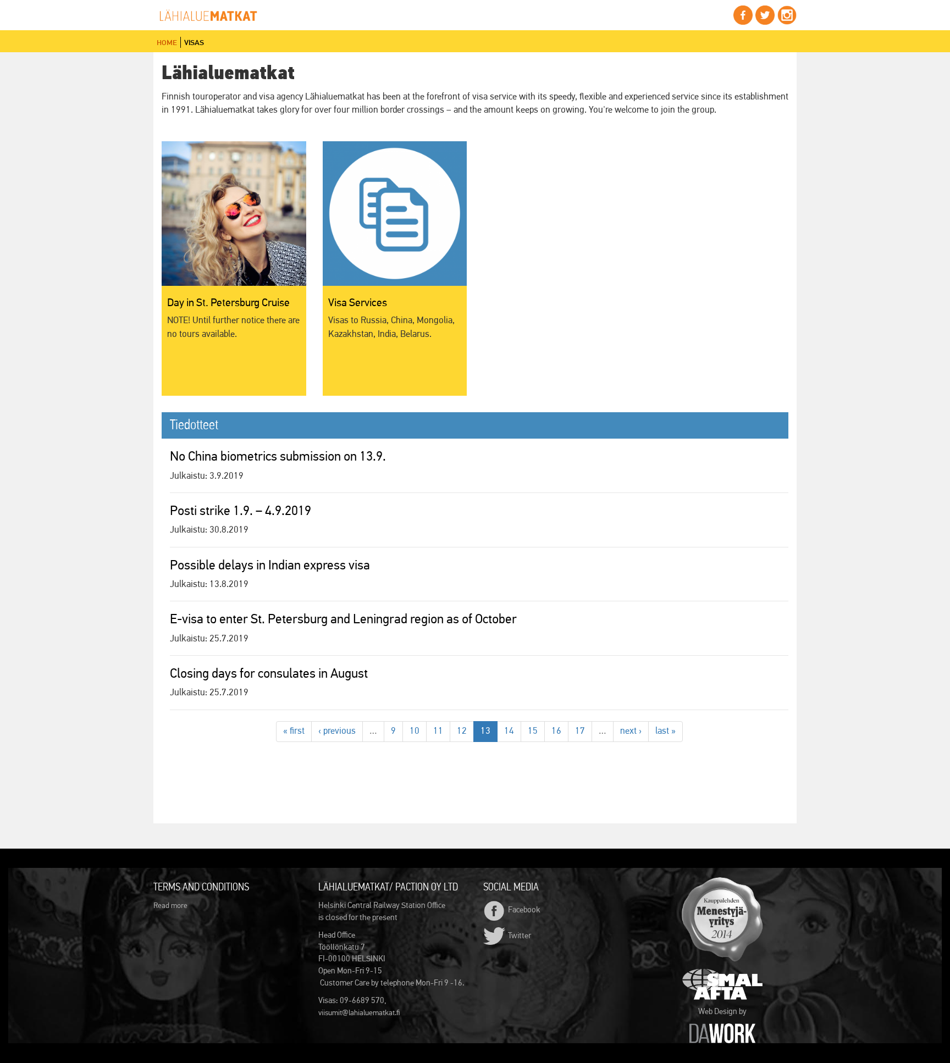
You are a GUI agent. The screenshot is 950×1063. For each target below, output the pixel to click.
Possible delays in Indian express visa (270, 565)
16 (556, 731)
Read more (170, 906)
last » (665, 731)
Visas (194, 42)
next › (631, 731)
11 (438, 731)
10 (414, 731)
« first (294, 731)
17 (580, 731)
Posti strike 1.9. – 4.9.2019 (240, 511)
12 (462, 731)
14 (509, 731)
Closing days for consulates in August (269, 673)
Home (167, 42)
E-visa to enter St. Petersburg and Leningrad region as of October (343, 619)
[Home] (212, 16)
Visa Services (357, 302)
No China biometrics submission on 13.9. (278, 456)
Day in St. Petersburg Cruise (228, 302)
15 (533, 731)
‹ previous (337, 731)
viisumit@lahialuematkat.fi (359, 1013)
